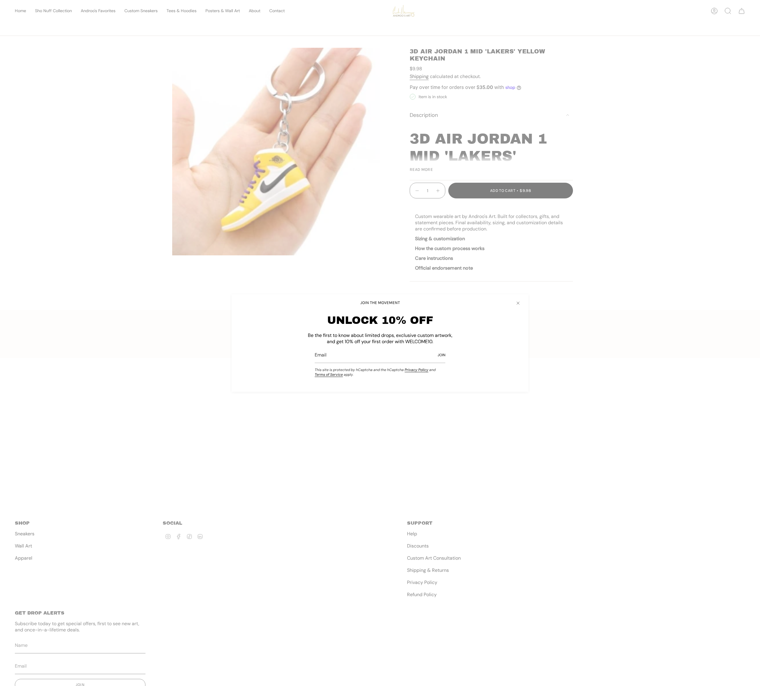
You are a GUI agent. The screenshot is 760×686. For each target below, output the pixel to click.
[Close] (518, 303)
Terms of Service (329, 374)
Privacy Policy (416, 369)
